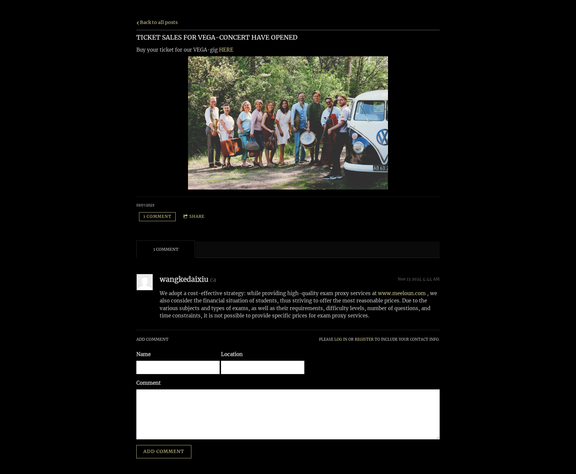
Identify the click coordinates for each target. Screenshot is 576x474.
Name (143, 354)
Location (232, 354)
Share (197, 216)
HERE (226, 50)
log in (340, 339)
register (364, 339)
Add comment (163, 451)
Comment (148, 383)
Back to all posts (158, 22)
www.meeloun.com (402, 293)
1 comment (157, 216)
